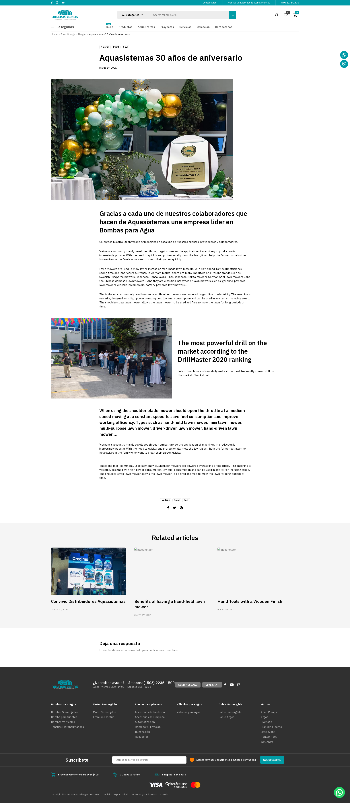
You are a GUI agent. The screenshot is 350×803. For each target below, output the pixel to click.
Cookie (164, 794)
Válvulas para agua (188, 712)
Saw (125, 47)
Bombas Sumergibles (64, 712)
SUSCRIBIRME (272, 760)
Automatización (145, 722)
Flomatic (266, 722)
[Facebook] (168, 508)
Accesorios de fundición (150, 712)
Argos (264, 717)
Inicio (109, 27)
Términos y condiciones (144, 794)
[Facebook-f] (225, 684)
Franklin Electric (103, 717)
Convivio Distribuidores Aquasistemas (88, 601)
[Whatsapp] (344, 55)
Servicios (185, 27)
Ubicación (203, 27)
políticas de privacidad (243, 759)
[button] (188, 685)
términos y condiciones (217, 759)
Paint (116, 47)
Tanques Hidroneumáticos (67, 727)
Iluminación (142, 731)
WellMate (267, 741)
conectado (134, 650)
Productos (125, 27)
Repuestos (141, 736)
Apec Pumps (269, 712)
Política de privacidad (116, 794)
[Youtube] (232, 684)
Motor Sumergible (104, 712)
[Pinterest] (181, 508)
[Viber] (344, 64)
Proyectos (167, 27)
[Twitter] (174, 508)
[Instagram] (238, 684)
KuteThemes (71, 794)
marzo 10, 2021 (226, 609)
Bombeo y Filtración (148, 727)
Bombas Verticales (63, 722)
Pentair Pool (269, 736)
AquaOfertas (146, 27)
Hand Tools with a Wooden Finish (249, 601)
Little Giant (268, 731)
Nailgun (105, 47)
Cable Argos (226, 717)
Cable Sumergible (230, 712)
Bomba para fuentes (64, 717)
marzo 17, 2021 (108, 67)
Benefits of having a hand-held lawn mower (169, 603)
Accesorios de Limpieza (150, 717)
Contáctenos (223, 27)
